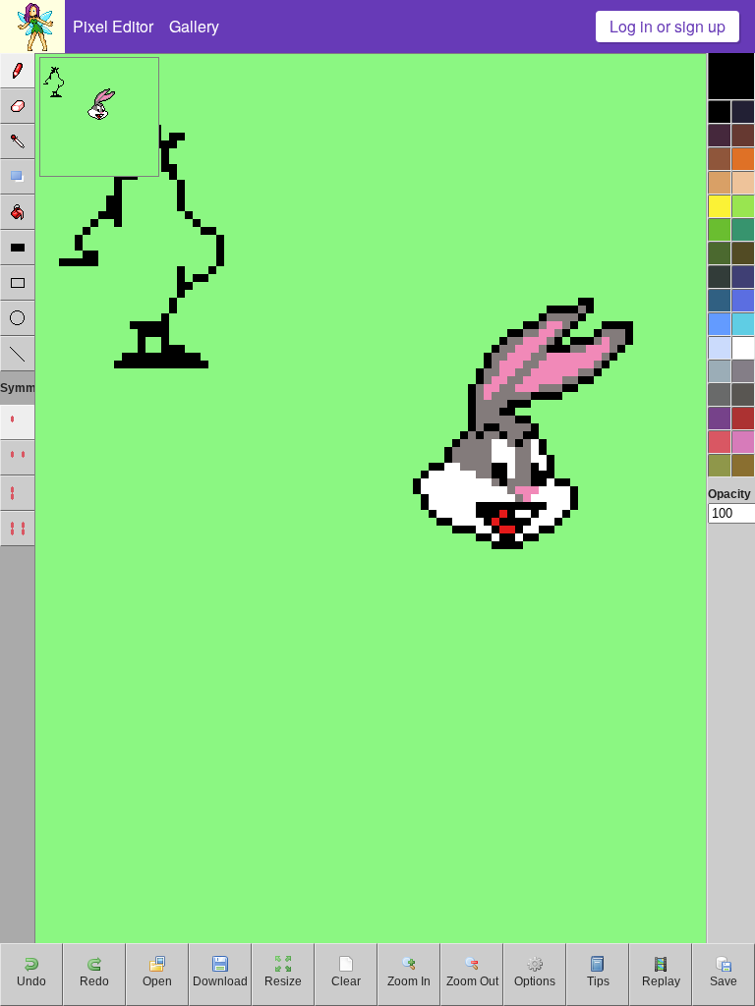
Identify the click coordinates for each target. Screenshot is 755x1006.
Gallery (194, 26)
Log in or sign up (668, 26)
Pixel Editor (113, 26)
